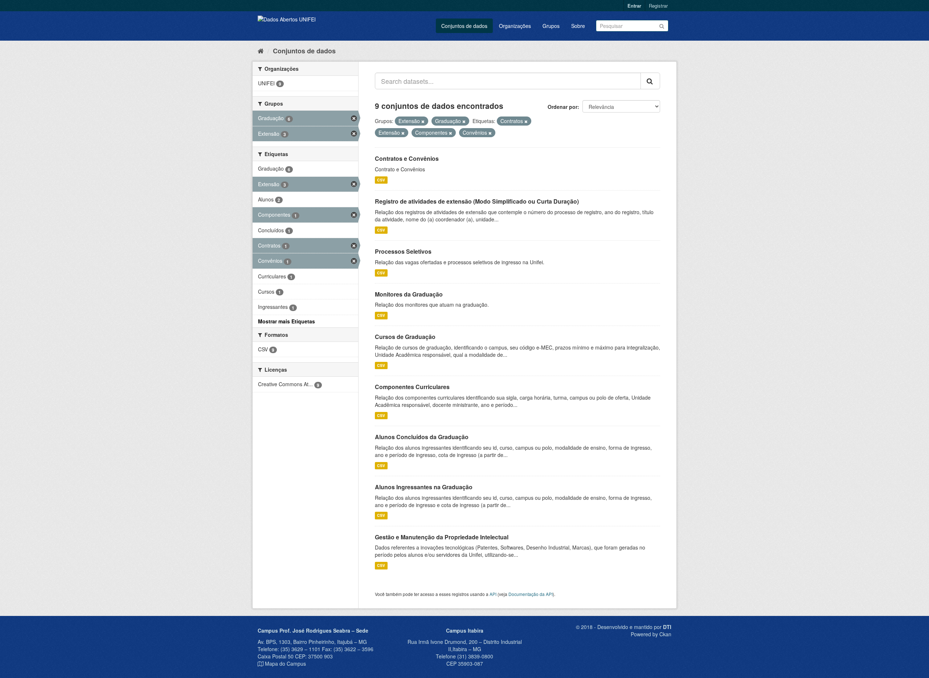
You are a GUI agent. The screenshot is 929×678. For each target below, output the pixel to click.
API (493, 594)
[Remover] (423, 121)
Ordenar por (562, 106)
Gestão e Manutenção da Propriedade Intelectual (441, 537)
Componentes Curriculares (412, 387)
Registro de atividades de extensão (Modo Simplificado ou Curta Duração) (477, 201)
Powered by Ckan (651, 634)
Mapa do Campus (285, 663)
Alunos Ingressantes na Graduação (423, 487)
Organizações (515, 25)
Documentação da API (530, 594)
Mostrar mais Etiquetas (286, 321)
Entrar (634, 5)
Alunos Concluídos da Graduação (421, 437)
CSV (381, 180)
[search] (650, 81)
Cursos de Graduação (405, 336)
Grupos (551, 25)
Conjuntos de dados (464, 25)
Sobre (578, 25)
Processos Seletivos (403, 251)
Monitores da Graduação (409, 294)
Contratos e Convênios (407, 158)
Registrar (658, 5)
